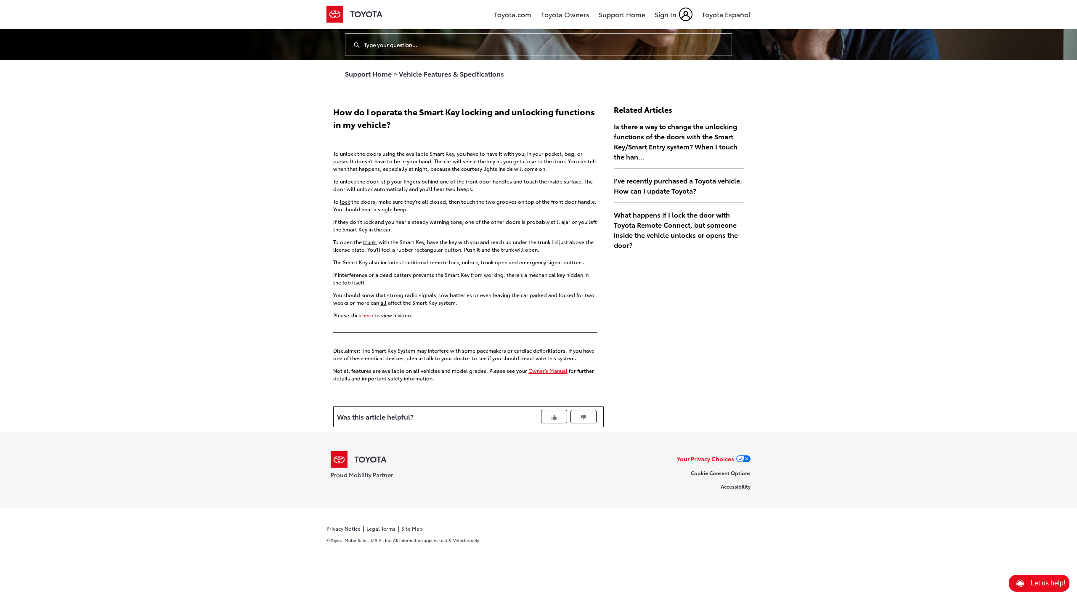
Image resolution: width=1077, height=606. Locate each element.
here (367, 315)
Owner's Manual (548, 370)
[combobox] (548, 44)
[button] (1039, 583)
